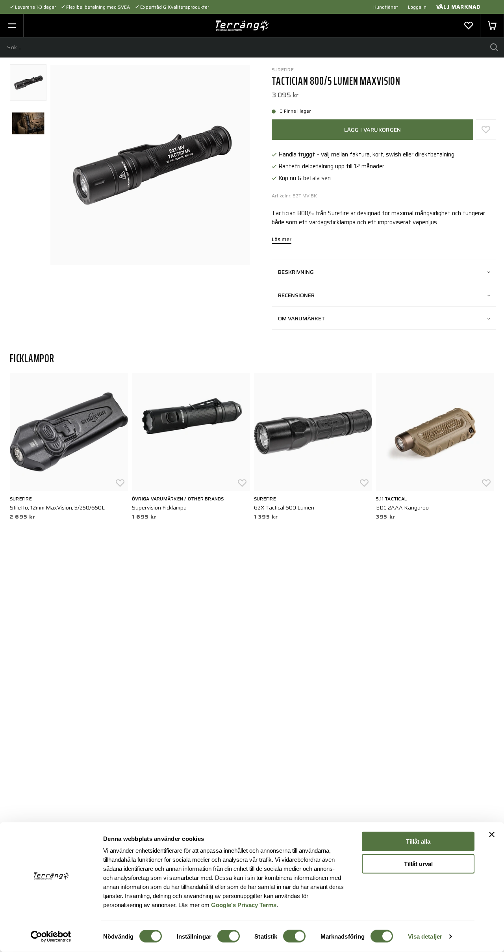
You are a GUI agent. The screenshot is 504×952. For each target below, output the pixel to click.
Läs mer (281, 240)
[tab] (28, 82)
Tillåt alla (418, 841)
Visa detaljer (425, 936)
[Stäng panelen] (492, 834)
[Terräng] (242, 25)
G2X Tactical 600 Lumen (284, 507)
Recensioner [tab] (296, 295)
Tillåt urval (418, 863)
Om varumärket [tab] (301, 318)
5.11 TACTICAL (391, 498)
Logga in (417, 7)
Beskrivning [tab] (296, 272)
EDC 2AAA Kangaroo (402, 507)
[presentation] (28, 82)
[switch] (228, 936)
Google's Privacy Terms (243, 904)
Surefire (283, 69)
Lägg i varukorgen (372, 129)
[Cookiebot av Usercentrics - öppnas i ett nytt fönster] (51, 937)
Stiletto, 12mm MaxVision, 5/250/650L (57, 507)
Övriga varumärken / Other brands (178, 498)
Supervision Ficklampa (159, 507)
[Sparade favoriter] (468, 25)
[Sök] (494, 47)
